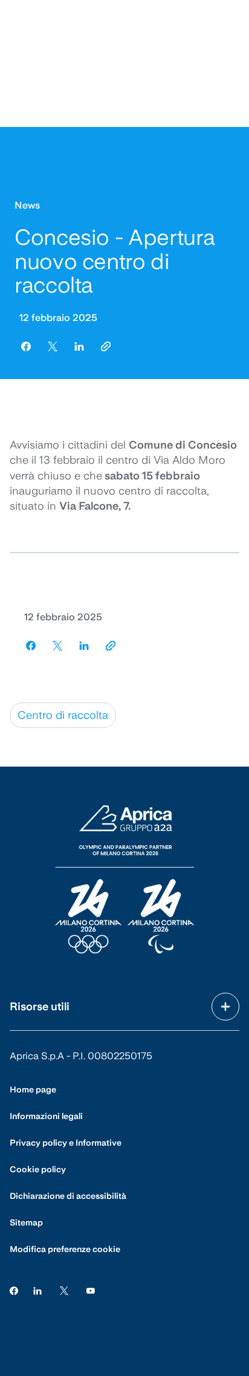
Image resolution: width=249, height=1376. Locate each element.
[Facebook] (14, 1290)
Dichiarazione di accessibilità (68, 1196)
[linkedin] (79, 346)
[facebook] (26, 346)
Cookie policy (38, 1169)
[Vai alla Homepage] (124, 880)
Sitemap (26, 1222)
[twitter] (52, 346)
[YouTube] (90, 1290)
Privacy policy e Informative (65, 1142)
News (27, 205)
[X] (64, 1290)
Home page (33, 1089)
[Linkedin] (37, 1290)
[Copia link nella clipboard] (105, 346)
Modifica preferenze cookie (65, 1249)
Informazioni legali (46, 1116)
